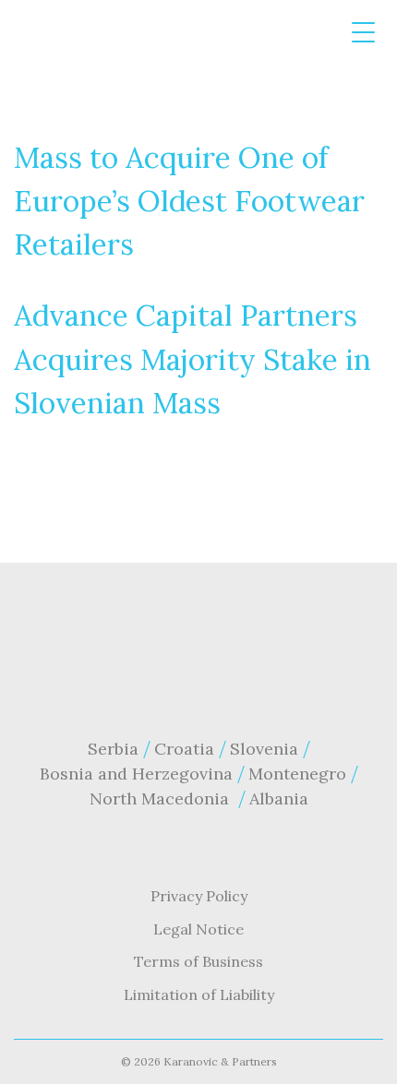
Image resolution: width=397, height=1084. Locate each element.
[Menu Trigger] (363, 32)
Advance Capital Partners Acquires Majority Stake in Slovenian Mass (192, 359)
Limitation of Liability (199, 994)
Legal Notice (198, 929)
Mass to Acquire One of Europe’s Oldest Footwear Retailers (189, 201)
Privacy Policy (198, 896)
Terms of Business (198, 961)
